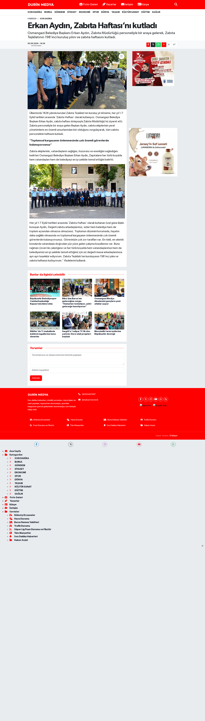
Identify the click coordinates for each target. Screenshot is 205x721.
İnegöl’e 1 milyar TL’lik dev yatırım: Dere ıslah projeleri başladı (76, 334)
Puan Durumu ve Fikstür (43, 425)
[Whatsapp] (160, 399)
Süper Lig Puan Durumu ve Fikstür (32, 529)
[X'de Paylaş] (153, 44)
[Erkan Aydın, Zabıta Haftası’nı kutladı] (77, 80)
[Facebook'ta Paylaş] (148, 44)
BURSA (48, 12)
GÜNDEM (59, 12)
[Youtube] (155, 399)
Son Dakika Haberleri (116, 425)
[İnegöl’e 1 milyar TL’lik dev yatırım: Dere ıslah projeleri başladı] (77, 320)
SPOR (96, 12)
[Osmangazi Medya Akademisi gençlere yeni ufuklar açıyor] (109, 287)
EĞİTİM (145, 12)
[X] (145, 399)
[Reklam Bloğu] (153, 152)
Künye (145, 4)
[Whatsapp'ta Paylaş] (158, 44)
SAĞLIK (156, 12)
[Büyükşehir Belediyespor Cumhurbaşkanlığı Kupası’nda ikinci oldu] (45, 287)
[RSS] (165, 399)
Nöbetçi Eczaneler (41, 420)
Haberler (32, 19)
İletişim (128, 4)
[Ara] (175, 4)
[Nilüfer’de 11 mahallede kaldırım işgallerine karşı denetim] (45, 320)
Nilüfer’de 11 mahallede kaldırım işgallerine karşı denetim (43, 334)
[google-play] (160, 405)
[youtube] (139, 444)
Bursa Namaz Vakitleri (117, 420)
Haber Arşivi (149, 425)
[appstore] (145, 405)
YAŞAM (116, 12)
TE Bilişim (173, 436)
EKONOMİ (84, 12)
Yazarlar (111, 4)
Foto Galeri (90, 4)
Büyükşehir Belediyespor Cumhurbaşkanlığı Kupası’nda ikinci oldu (43, 301)
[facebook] (36, 444)
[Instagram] (150, 399)
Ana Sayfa (15, 451)
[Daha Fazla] (164, 44)
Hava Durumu (77, 420)
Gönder (36, 378)
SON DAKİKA (35, 12)
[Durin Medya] (41, 5)
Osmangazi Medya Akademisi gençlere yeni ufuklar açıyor (107, 301)
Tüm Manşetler (77, 425)
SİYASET (72, 12)
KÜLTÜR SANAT (130, 12)
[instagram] (104, 444)
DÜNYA (105, 12)
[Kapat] (203, 546)
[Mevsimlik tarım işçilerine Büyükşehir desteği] (109, 320)
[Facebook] (140, 399)
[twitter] (70, 444)
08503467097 (89, 394)
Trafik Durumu (150, 420)
